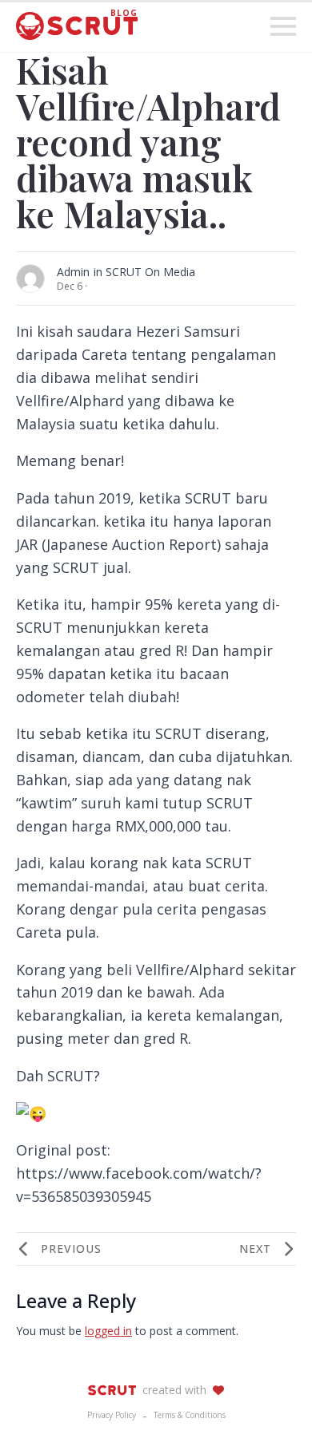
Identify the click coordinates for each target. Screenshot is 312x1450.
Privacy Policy (111, 1414)
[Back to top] (272, 1410)
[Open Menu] (283, 26)
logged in (108, 1330)
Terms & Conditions (190, 1414)
